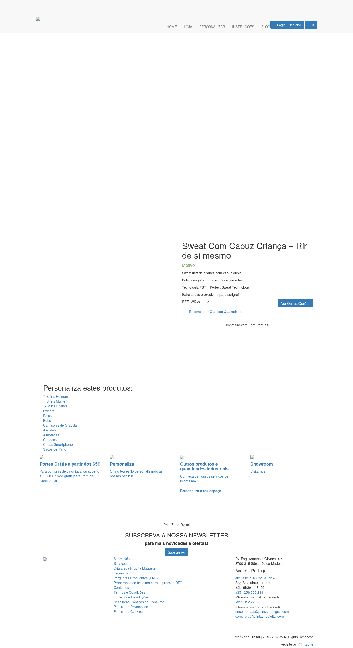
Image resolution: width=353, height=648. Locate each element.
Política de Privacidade (131, 606)
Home (172, 26)
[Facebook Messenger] (271, 625)
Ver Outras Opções (295, 303)
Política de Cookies (128, 611)
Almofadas (51, 434)
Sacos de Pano (54, 449)
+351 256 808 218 (249, 592)
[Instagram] (310, 6)
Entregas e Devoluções (131, 597)
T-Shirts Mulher (55, 401)
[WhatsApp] (10, 511)
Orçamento (122, 573)
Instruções (243, 26)
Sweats (48, 410)
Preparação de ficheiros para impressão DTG (148, 582)
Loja (188, 26)
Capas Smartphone (58, 444)
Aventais (49, 430)
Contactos (121, 587)
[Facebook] (296, 6)
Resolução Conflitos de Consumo (139, 601)
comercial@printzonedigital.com (259, 616)
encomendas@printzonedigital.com (262, 611)
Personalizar (212, 26)
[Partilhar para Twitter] (291, 332)
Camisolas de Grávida (60, 425)
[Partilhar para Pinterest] (299, 332)
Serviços (120, 563)
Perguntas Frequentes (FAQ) (136, 577)
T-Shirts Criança (55, 406)
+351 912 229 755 (249, 601)
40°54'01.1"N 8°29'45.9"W (255, 577)
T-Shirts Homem (55, 396)
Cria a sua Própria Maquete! (135, 568)
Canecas (50, 439)
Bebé (47, 420)
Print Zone (305, 644)
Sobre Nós (122, 558)
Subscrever (176, 552)
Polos (47, 415)
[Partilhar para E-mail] (306, 332)
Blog (265, 26)
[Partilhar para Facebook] (284, 332)
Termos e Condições (129, 592)
